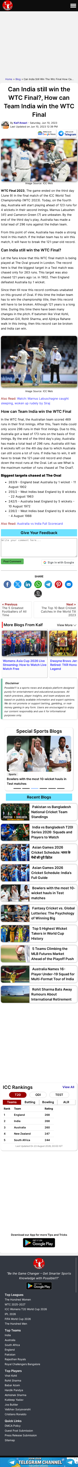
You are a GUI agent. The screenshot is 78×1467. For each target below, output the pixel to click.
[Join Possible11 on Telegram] (67, 134)
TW (18, 584)
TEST (59, 1095)
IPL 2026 (10, 1314)
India (8, 1335)
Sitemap (10, 1440)
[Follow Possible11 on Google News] (46, 134)
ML (69, 584)
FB (8, 584)
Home (8, 79)
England (10, 1349)
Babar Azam (12, 1385)
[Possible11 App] (39, 1247)
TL (49, 584)
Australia (10, 1340)
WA (39, 584)
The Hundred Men (16, 1323)
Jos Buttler (11, 1404)
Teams (12, 1102)
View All (68, 1087)
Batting (30, 1102)
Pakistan (10, 1354)
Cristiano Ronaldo (15, 1414)
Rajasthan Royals (15, 1359)
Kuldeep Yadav (14, 1399)
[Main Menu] (73, 6)
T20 (18, 1095)
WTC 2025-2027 (15, 1304)
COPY (39, 593)
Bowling (48, 1102)
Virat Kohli (11, 1375)
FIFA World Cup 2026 (18, 1318)
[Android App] (39, 1290)
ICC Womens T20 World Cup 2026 (26, 1309)
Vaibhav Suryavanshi (17, 1409)
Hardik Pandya (14, 1390)
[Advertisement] (39, 43)
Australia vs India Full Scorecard (40, 523)
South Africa (12, 1344)
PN (59, 584)
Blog (18, 79)
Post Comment (12, 561)
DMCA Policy (13, 1425)
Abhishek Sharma (15, 1395)
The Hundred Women (18, 1299)
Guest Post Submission (19, 1430)
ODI (38, 1095)
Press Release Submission (21, 1435)
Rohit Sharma (13, 1380)
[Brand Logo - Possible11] (39, 1268)
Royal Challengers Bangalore (22, 1364)
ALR (66, 1102)
